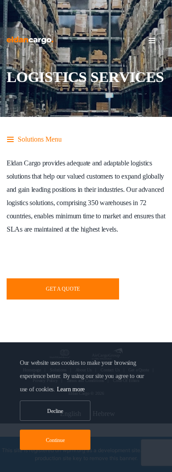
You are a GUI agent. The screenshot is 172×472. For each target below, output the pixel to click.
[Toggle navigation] (157, 40)
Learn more (71, 389)
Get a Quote (63, 289)
